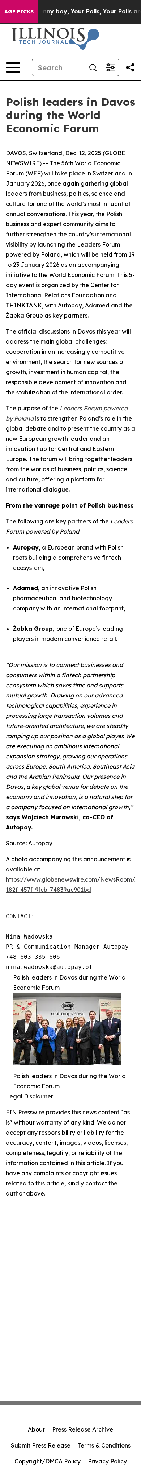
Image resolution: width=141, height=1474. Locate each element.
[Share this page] (130, 67)
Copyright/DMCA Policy (47, 1461)
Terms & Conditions (104, 1445)
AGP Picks (19, 11)
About (36, 1429)
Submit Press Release (40, 1445)
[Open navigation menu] (13, 67)
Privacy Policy (107, 1461)
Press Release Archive (82, 1429)
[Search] (93, 67)
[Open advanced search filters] (110, 67)
